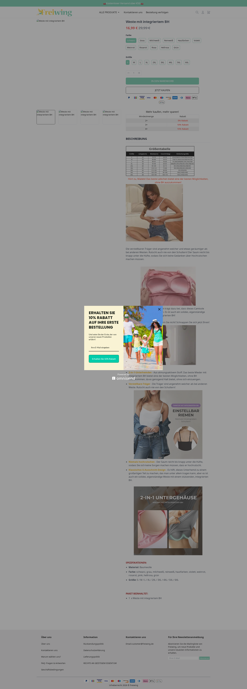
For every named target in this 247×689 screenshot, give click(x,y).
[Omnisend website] (123, 376)
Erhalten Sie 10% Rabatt (104, 358)
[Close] (159, 309)
